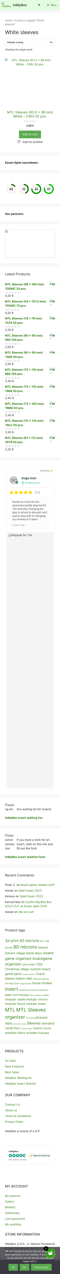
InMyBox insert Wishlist (20, 1083)
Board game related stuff (37, 885)
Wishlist (10, 1207)
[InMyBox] (6, 5)
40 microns (29, 940)
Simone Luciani (20, 1024)
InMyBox (20, 5)
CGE (39, 964)
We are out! (26, 912)
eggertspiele (25, 983)
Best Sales (12, 1072)
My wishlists (13, 1224)
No (24, 1267)
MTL (10, 1010)
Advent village (15, 953)
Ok (13, 1267)
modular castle (15, 999)
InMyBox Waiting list (18, 1078)
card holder (29, 964)
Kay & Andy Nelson (39, 990)
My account (12, 1196)
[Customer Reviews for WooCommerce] (51, 470)
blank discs (34, 953)
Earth (17, 983)
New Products (14, 1066)
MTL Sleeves (31, 1010)
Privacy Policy (14, 1121)
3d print (11, 940)
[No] (56, 1260)
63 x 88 (44, 941)
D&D (29, 978)
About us (11, 1110)
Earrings (9, 983)
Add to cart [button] (30, 134)
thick (17, 1028)
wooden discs (15, 1033)
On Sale (10, 1060)
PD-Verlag (30, 1018)
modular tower (36, 1003)
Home (8, 20)
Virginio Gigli (26, 1029)
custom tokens (29, 974)
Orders (9, 1201)
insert (11, 989)
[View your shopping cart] (39, 5)
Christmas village (17, 969)
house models (42, 983)
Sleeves (34, 1023)
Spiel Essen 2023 (30, 890)
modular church (37, 999)
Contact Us (12, 1104)
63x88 (8, 947)
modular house (15, 1003)
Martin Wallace (36, 995)
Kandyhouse (24, 990)
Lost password (15, 1218)
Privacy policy (41, 1267)
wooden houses (37, 1033)
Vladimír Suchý (42, 1028)
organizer (15, 1017)
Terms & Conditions (18, 1116)
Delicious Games (41, 979)
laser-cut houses (17, 995)
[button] (30, 142)
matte (46, 995)
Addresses (12, 1213)
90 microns (25, 947)
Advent (43, 947)
